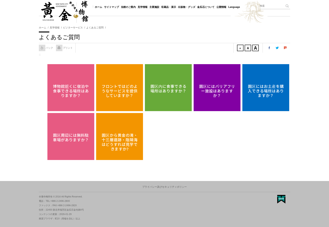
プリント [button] (68, 47)
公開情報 (221, 7)
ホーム (98, 7)
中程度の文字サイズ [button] (248, 48)
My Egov (281, 199)
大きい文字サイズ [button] (256, 48)
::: (93, 6)
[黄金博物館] (164, 11)
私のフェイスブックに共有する (269, 48)
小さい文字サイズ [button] (240, 48)
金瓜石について (206, 7)
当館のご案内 (128, 7)
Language (234, 7)
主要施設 (154, 7)
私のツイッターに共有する (277, 48)
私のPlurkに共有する (285, 48)
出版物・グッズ (186, 7)
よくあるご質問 (95, 27)
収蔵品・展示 (168, 7)
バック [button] (49, 47)
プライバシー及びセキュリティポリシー (164, 186)
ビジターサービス (73, 27)
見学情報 (143, 7)
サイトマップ (111, 7)
